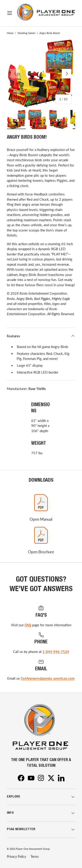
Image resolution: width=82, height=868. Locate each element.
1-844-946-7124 (55, 652)
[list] (41, 74)
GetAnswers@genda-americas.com (48, 678)
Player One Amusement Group (33, 848)
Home (10, 33)
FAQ (28, 625)
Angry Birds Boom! (49, 33)
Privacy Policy (16, 856)
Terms (35, 856)
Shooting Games (27, 33)
